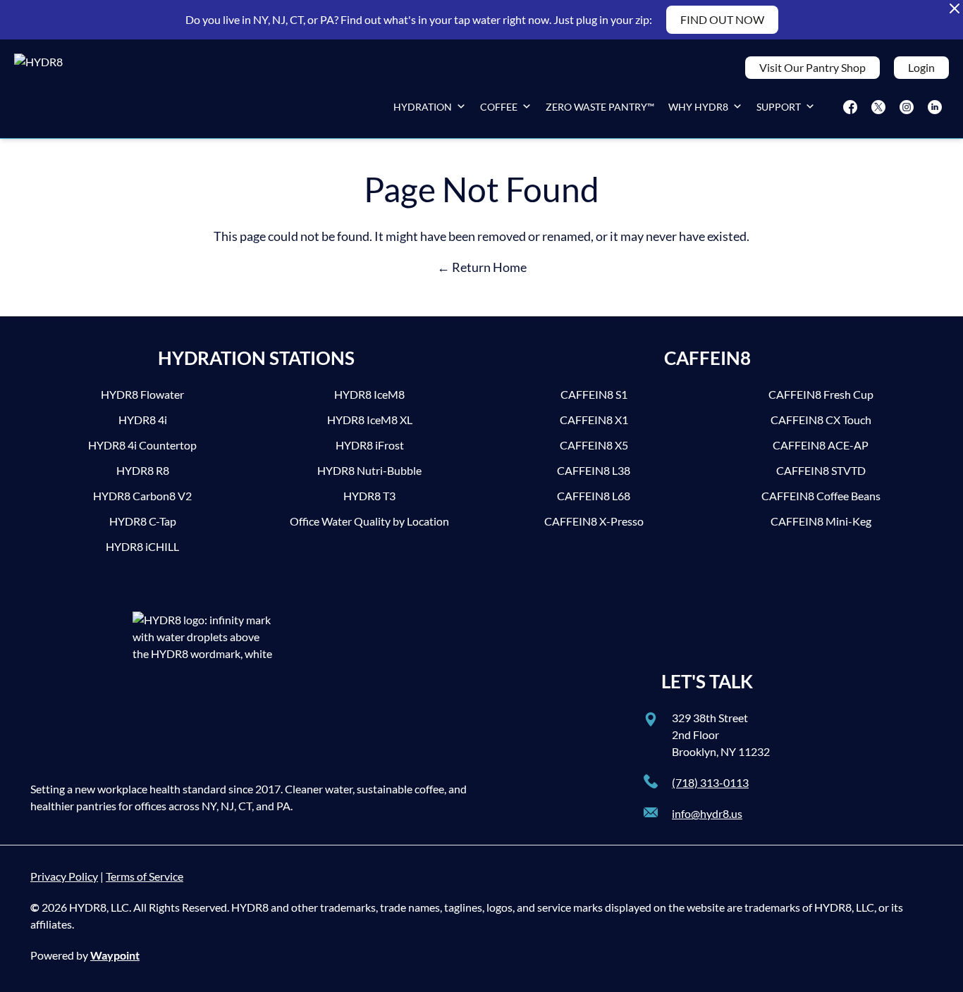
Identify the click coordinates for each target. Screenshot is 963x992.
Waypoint (115, 955)
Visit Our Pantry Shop (812, 67)
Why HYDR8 (698, 107)
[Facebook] (850, 107)
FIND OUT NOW (722, 19)
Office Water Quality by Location (369, 521)
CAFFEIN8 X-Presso (594, 521)
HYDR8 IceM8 (369, 394)
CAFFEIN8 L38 (593, 470)
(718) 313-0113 (710, 782)
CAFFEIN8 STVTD (821, 470)
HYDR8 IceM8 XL (369, 419)
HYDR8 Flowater (142, 394)
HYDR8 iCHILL (142, 546)
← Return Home (482, 267)
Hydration (422, 107)
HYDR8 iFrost (370, 445)
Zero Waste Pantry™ (600, 107)
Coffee (498, 107)
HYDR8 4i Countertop (142, 445)
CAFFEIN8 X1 (594, 419)
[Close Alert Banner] (954, 8)
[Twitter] (878, 107)
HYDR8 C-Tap (142, 521)
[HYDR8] (56, 89)
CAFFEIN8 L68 (593, 495)
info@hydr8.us (707, 813)
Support (778, 107)
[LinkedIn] (935, 107)
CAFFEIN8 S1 (593, 394)
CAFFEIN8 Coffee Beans (821, 495)
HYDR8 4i (142, 419)
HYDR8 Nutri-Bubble (369, 470)
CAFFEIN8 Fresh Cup (820, 394)
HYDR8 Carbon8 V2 (142, 495)
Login (921, 67)
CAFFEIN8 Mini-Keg (821, 521)
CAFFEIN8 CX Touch (821, 419)
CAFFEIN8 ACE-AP (821, 445)
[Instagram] (907, 107)
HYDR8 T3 (369, 495)
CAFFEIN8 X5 (594, 445)
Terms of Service (144, 876)
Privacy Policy (64, 876)
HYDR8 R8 (142, 470)
